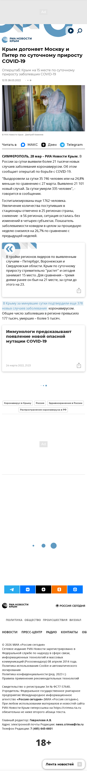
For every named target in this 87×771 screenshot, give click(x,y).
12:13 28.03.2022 (11, 80)
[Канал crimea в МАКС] (75, 589)
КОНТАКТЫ (69, 632)
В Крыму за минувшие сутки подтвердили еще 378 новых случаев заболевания (43, 306)
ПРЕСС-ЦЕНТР (31, 632)
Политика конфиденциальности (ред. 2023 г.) (34, 674)
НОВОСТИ (9, 632)
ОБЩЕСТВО (32, 620)
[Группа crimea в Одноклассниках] (59, 589)
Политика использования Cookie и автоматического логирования (39, 668)
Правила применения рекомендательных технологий (40, 678)
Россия (40, 403)
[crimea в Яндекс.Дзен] (43, 589)
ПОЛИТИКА (14, 620)
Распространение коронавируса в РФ (43, 409)
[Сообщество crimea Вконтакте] (27, 589)
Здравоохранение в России (65, 403)
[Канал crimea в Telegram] (12, 589)
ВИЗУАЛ (75, 620)
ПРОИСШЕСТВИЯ (55, 620)
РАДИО (51, 632)
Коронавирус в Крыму (17, 403)
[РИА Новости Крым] (16, 39)
